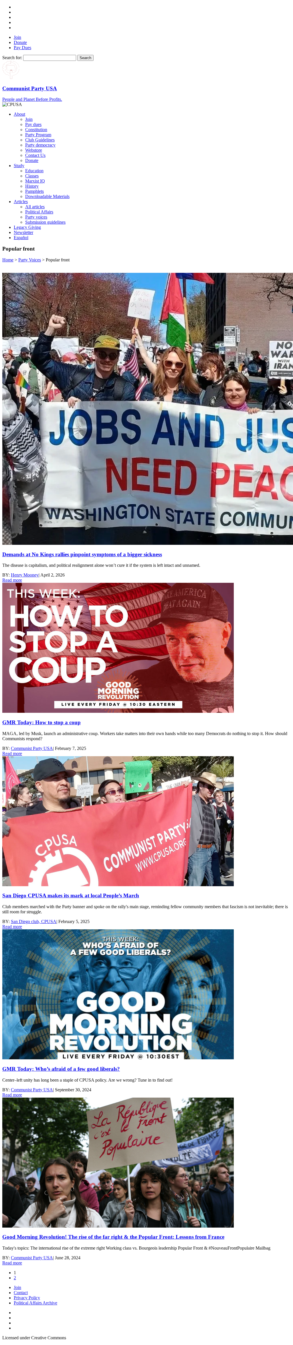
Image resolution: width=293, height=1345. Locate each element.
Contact (21, 1292)
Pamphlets (34, 191)
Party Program (38, 134)
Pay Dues (22, 47)
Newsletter (23, 232)
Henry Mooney (25, 575)
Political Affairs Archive (35, 1302)
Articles (21, 201)
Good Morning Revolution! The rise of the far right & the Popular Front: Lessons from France (113, 1237)
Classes (32, 175)
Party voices (36, 217)
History (32, 186)
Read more (12, 580)
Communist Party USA (32, 748)
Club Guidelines (40, 139)
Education (34, 170)
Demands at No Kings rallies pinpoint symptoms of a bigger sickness (82, 554)
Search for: (12, 57)
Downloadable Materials (47, 196)
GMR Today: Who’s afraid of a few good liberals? (61, 1069)
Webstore (33, 150)
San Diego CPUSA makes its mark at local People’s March (70, 895)
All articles (35, 206)
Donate (20, 42)
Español (21, 237)
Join (17, 37)
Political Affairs (39, 211)
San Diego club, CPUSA (33, 921)
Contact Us (35, 155)
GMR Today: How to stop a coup (41, 722)
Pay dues (33, 124)
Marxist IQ (35, 181)
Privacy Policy (27, 1297)
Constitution (36, 129)
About (19, 114)
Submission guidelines (45, 222)
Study (19, 165)
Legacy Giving (27, 227)
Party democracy (40, 145)
